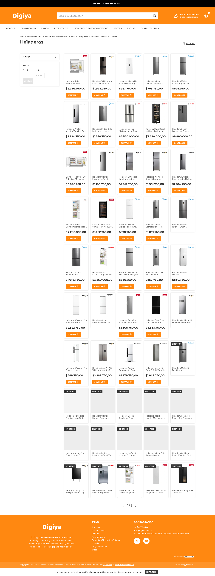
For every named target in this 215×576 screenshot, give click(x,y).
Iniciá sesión (192, 14)
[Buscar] (154, 16)
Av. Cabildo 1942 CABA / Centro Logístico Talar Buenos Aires (161, 534)
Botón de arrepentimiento (124, 565)
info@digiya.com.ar (143, 530)
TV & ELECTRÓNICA (149, 28)
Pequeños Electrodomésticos (106, 540)
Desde (26, 70)
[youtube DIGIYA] (146, 541)
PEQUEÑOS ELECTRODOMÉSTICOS (91, 28)
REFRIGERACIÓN (61, 28)
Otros (94, 550)
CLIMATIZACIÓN (28, 28)
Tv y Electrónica (99, 546)
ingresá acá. (107, 565)
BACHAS (131, 28)
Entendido (151, 572)
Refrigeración (83, 37)
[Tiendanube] (185, 565)
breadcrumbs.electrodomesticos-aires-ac (60, 37)
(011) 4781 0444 (141, 527)
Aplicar (28, 81)
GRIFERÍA (117, 28)
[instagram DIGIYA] (137, 541)
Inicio (22, 37)
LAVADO (45, 28)
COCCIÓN (11, 28)
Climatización (98, 530)
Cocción (96, 527)
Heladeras (95, 37)
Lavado (95, 534)
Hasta (37, 70)
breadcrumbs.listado (34, 37)
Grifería (95, 543)
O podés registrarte (189, 17)
